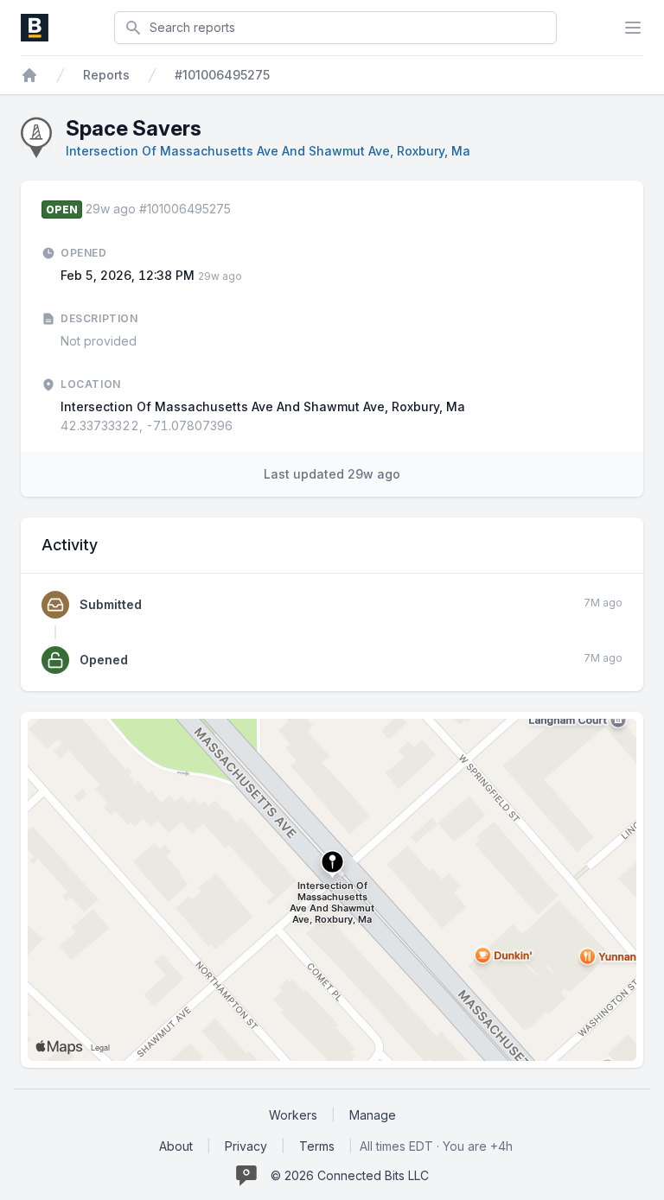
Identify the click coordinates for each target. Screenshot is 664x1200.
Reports (106, 74)
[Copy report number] (239, 209)
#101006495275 (222, 74)
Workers (293, 1115)
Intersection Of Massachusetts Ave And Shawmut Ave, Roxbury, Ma (268, 150)
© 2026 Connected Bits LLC (350, 1175)
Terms (317, 1146)
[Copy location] (241, 426)
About (176, 1146)
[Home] (29, 75)
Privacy (246, 1146)
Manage (372, 1115)
